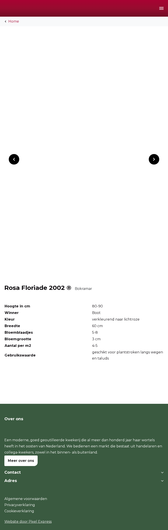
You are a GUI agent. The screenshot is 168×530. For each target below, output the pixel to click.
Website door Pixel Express (28, 521)
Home (13, 21)
